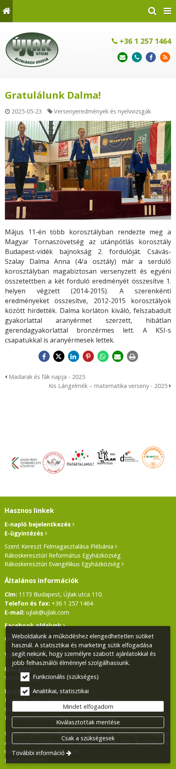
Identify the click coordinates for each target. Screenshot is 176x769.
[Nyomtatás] (132, 356)
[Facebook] (151, 58)
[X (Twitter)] (58, 356)
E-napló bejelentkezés (38, 524)
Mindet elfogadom (88, 706)
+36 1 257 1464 (144, 41)
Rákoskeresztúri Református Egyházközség (63, 555)
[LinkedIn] (73, 356)
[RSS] (165, 58)
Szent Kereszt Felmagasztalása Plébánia (59, 546)
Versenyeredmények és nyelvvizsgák (102, 111)
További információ (38, 753)
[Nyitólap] (6, 11)
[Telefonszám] (137, 58)
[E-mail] (123, 58)
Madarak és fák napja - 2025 (46, 377)
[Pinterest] (88, 356)
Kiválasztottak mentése (88, 722)
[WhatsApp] (102, 356)
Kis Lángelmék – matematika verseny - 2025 (109, 386)
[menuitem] (6, 11)
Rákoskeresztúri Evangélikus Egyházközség (62, 564)
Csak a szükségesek (88, 738)
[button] (167, 11)
